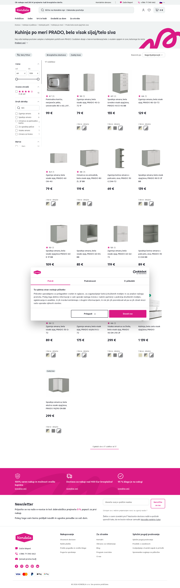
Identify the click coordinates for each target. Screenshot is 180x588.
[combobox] (153, 55)
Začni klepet (128, 2)
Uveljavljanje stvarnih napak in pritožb (148, 548)
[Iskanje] (42, 10)
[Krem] (140, 355)
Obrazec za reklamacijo (106, 544)
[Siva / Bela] (84, 128)
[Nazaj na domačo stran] (23, 10)
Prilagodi (88, 314)
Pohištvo (19, 18)
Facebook (16, 566)
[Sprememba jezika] (162, 2)
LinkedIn (37, 566)
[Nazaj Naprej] (58, 82)
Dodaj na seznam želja (68, 68)
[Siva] (115, 128)
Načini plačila (65, 544)
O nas (98, 556)
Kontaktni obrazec (103, 2)
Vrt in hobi (42, 18)
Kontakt (99, 539)
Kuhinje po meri (57, 25)
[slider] (16, 79)
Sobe (30, 18)
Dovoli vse (128, 314)
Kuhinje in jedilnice (30, 25)
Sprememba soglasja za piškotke (146, 552)
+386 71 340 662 (148, 2)
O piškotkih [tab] (129, 281)
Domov (17, 25)
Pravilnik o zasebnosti (141, 544)
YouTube (27, 566)
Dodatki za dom (58, 18)
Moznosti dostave (68, 539)
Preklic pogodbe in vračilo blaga (73, 548)
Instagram (21, 566)
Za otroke (75, 18)
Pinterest (32, 566)
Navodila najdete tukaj (150, 519)
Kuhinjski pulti (44, 25)
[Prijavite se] (143, 10)
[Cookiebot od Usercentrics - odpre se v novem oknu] (134, 272)
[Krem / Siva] (79, 128)
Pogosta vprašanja (68, 552)
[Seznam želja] (149, 10)
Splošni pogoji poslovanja (143, 539)
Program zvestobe (104, 552)
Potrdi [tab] (50, 281)
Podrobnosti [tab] (90, 281)
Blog (98, 548)
